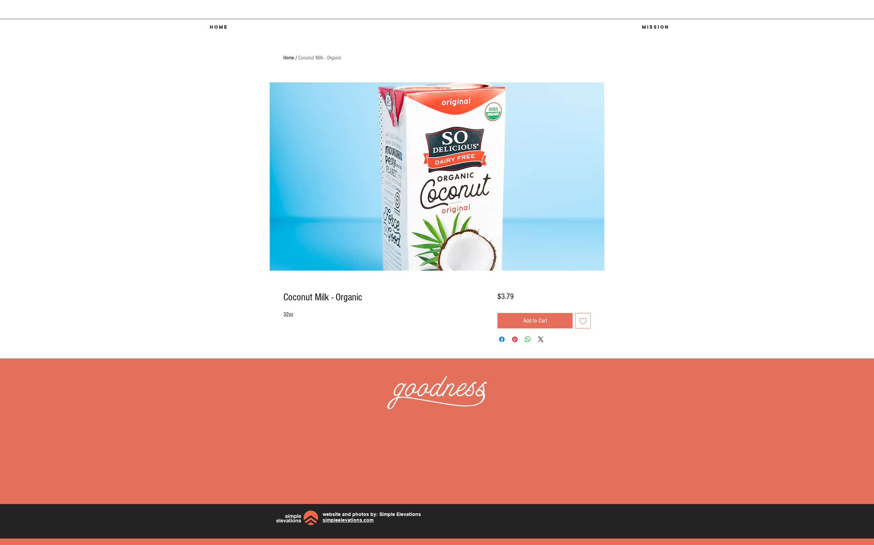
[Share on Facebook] (502, 339)
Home (288, 58)
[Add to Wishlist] (583, 320)
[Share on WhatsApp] (528, 339)
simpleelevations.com (348, 520)
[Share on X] (541, 339)
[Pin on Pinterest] (515, 339)
